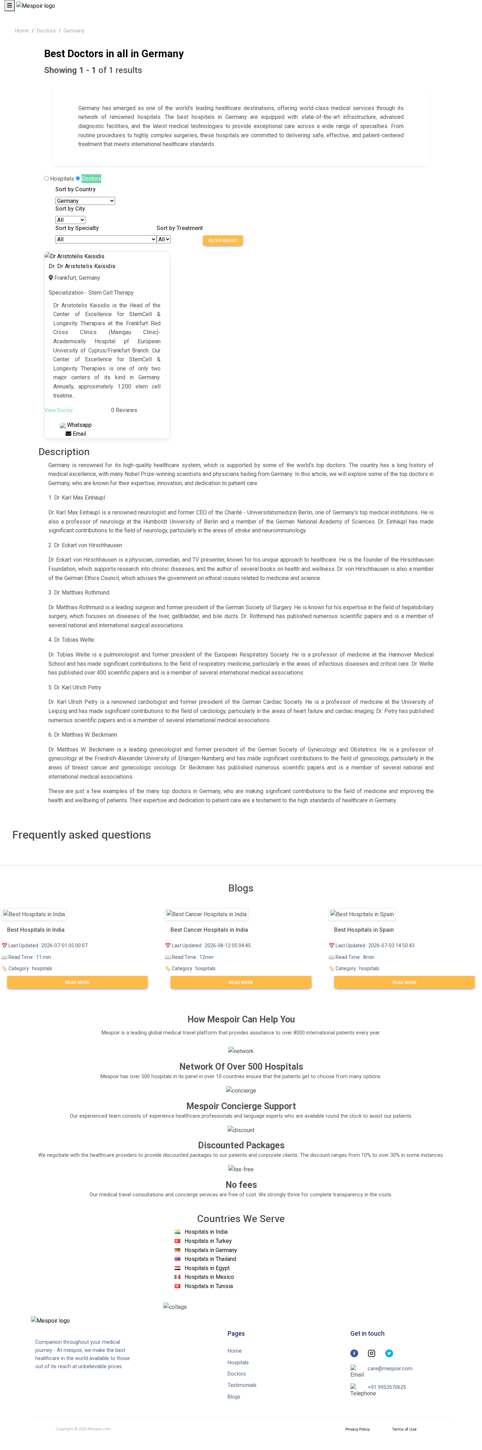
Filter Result (223, 240)
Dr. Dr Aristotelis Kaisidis (82, 266)
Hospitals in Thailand (210, 1259)
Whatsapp (79, 425)
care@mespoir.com (390, 1369)
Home (21, 31)
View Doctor (58, 410)
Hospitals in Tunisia (209, 1286)
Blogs (234, 1397)
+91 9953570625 (387, 1387)
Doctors (46, 31)
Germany (74, 31)
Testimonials (242, 1385)
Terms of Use (404, 1429)
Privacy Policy (357, 1429)
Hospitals (62, 178)
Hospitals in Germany (211, 1250)
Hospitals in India (206, 1231)
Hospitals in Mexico (209, 1277)
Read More (77, 982)
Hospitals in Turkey (208, 1241)
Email (78, 433)
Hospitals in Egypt (207, 1268)
